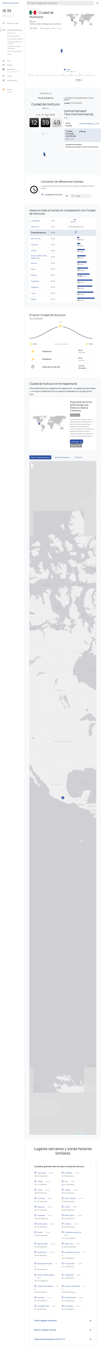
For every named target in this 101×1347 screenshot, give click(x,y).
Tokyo (33, 293)
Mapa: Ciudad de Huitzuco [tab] (40, 457)
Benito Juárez (68, 1215)
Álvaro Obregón (68, 1198)
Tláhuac (65, 1190)
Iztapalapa (39, 1215)
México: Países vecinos (45, 1330)
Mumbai (34, 275)
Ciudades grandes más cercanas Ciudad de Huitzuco (59, 1166)
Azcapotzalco (68, 1263)
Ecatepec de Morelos (70, 1286)
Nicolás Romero (68, 1297)
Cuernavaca (40, 1173)
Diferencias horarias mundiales (14, 47)
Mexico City (35, 227)
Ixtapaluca (39, 1207)
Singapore (35, 287)
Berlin (33, 256)
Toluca (38, 1190)
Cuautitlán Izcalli (41, 1306)
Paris (45, 256)
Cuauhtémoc (40, 1252)
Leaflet (78, 1133)
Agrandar (76, 445)
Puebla (38, 1232)
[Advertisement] (62, 49)
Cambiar (10, 16)
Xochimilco (66, 1173)
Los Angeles (35, 221)
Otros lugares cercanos (45, 1320)
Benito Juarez (40, 1224)
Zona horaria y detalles (15, 39)
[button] (13, 65)
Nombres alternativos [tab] (62, 457)
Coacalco (39, 1297)
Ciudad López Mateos (43, 1286)
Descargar (76, 441)
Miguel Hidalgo (41, 1244)
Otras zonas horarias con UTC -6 (49, 1339)
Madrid (33, 258)
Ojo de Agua (67, 1306)
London (33, 251)
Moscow (34, 263)
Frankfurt (39, 256)
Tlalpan (38, 1181)
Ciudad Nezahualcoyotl (71, 1232)
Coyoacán (39, 1198)
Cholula (65, 1207)
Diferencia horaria (13, 36)
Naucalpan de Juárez (43, 1263)
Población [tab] (78, 457)
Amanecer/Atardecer (14, 51)
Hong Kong (35, 281)
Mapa (9, 54)
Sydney (33, 299)
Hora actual (11, 33)
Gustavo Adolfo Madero (44, 1275)
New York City (36, 239)
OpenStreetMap (86, 1133)
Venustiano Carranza (70, 1252)
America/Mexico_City (89, 123)
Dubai (33, 269)
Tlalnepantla (67, 1275)
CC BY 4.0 (75, 415)
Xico (64, 1181)
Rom (38, 258)
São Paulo (34, 245)
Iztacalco (66, 1224)
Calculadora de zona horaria (14, 43)
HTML (45, 133)
